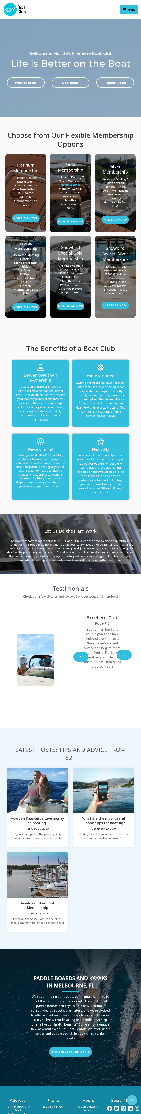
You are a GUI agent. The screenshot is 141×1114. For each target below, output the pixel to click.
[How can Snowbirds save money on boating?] (37, 790)
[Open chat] (132, 1100)
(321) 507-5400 (53, 1106)
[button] (26, 82)
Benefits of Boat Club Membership (37, 905)
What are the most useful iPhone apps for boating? (103, 820)
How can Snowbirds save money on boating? (37, 820)
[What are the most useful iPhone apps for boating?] (103, 790)
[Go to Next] (124, 655)
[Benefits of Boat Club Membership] (37, 875)
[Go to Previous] (80, 657)
